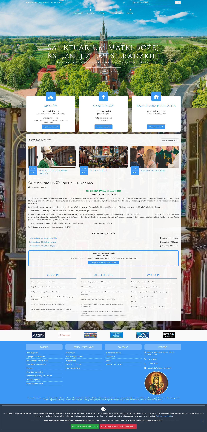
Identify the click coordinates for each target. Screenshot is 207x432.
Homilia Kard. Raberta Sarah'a (53, 172)
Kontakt (130, 13)
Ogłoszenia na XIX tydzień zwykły (42, 246)
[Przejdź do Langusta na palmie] (116, 335)
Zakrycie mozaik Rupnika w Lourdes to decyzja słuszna (98, 299)
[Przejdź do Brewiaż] (168, 335)
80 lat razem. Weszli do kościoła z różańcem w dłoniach (98, 287)
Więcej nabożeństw (50, 127)
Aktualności (39, 140)
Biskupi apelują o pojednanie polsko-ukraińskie (96, 282)
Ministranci (70, 353)
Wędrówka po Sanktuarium (37, 360)
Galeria (108, 360)
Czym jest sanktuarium (35, 356)
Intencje (90, 13)
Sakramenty (115, 13)
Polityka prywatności (34, 383)
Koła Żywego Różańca (74, 356)
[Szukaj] (178, 2)
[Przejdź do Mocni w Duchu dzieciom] (64, 335)
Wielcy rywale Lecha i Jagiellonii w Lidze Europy (45, 292)
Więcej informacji (103, 127)
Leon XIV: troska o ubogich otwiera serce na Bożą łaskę (148, 307)
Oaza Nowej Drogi (73, 368)
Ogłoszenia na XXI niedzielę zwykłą (60, 183)
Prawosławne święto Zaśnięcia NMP (142, 297)
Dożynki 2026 (98, 170)
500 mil (133, 302)
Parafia (101, 13)
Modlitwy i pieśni (33, 379)
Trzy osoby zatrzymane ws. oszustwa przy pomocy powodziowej (51, 309)
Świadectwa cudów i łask (36, 364)
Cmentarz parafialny (34, 372)
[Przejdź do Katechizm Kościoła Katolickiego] (90, 335)
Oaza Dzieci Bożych (73, 364)
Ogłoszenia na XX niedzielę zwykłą (42, 242)
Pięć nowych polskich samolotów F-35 (43, 282)
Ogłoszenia (78, 13)
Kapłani (29, 368)
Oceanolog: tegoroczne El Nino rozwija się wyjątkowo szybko (150, 292)
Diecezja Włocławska (103, 71)
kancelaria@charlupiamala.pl (38, 2)
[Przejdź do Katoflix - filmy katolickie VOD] (142, 335)
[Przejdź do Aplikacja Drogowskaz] (38, 335)
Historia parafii (32, 353)
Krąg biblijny (71, 360)
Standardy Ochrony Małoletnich (39, 376)
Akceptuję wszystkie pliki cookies (103, 262)
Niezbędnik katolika (113, 353)
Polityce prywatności (164, 416)
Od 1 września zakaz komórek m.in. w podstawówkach (48, 304)
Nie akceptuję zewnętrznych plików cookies (118, 426)
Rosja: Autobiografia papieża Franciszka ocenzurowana (48, 287)
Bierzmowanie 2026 (152, 170)
